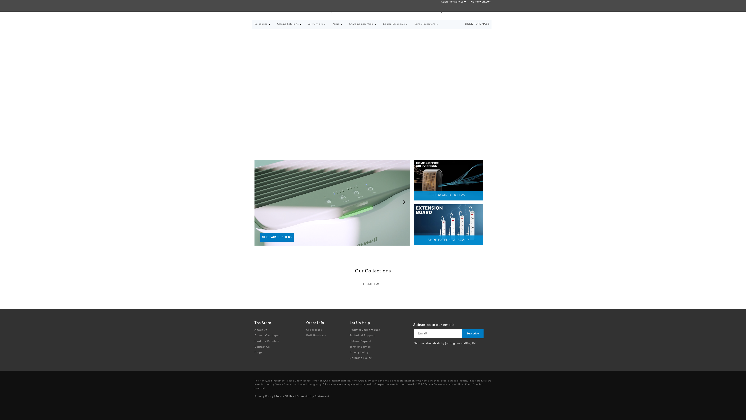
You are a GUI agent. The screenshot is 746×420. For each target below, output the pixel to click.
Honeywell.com (481, 1)
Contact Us (262, 347)
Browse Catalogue (267, 335)
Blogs (258, 352)
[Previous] (258, 202)
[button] (262, 24)
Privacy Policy (359, 352)
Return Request (360, 341)
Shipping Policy (361, 358)
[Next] (405, 202)
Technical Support (362, 335)
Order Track (314, 330)
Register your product (365, 330)
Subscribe (473, 333)
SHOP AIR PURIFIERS (277, 237)
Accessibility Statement (312, 396)
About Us (260, 330)
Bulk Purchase (477, 24)
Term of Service (360, 347)
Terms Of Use (285, 396)
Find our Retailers (266, 341)
